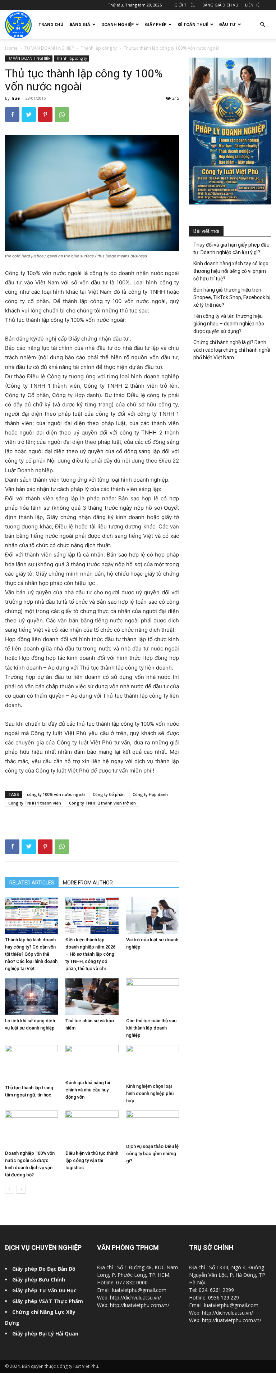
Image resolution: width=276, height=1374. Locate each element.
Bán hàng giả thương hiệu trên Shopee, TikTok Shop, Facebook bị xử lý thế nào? (231, 297)
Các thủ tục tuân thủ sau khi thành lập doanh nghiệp (151, 1028)
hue (16, 98)
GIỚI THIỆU (185, 5)
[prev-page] (9, 1189)
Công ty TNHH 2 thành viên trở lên (102, 803)
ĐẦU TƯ (227, 24)
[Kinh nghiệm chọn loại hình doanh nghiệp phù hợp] (152, 1062)
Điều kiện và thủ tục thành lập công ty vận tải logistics (91, 1160)
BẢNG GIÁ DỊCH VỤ (220, 5)
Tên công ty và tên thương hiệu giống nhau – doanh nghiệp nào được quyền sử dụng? (228, 323)
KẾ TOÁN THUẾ (193, 24)
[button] (262, 24)
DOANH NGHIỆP (117, 24)
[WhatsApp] (62, 114)
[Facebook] (12, 114)
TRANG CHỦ (50, 24)
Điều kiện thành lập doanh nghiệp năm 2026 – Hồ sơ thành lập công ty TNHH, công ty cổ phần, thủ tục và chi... (90, 954)
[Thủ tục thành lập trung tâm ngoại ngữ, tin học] (31, 1063)
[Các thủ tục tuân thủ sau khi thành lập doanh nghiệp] (152, 996)
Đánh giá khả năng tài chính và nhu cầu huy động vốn (87, 1090)
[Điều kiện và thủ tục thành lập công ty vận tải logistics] (91, 1129)
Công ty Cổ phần (109, 794)
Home (11, 48)
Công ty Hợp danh (150, 794)
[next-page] (21, 1189)
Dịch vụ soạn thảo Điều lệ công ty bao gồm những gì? (152, 1153)
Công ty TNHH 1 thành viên (34, 803)
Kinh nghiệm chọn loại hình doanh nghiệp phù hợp (150, 1093)
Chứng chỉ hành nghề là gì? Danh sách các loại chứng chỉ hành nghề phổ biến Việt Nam (231, 349)
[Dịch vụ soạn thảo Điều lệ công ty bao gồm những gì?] (152, 1125)
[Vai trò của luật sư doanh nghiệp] (152, 915)
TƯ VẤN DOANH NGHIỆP (49, 48)
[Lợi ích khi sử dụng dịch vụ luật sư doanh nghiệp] (31, 996)
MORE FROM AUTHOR (88, 883)
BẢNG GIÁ (80, 24)
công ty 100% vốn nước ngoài (56, 794)
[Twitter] (29, 114)
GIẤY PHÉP (155, 24)
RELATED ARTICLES (31, 883)
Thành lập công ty (99, 48)
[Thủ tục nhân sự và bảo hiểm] (91, 996)
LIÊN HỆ (252, 5)
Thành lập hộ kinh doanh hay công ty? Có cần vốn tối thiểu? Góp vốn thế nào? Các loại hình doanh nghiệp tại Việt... (31, 954)
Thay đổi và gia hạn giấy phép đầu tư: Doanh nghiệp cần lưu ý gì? (231, 248)
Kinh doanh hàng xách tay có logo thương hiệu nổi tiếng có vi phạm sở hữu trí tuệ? (230, 271)
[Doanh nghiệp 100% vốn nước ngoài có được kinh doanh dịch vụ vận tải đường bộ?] (31, 1129)
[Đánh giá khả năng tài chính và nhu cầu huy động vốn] (91, 1061)
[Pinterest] (45, 114)
